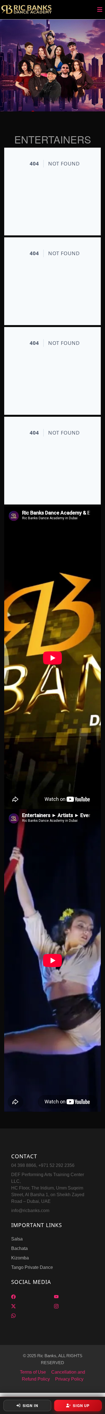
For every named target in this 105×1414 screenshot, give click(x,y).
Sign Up (81, 1405)
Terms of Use (33, 1372)
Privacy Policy (69, 1379)
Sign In (30, 1405)
